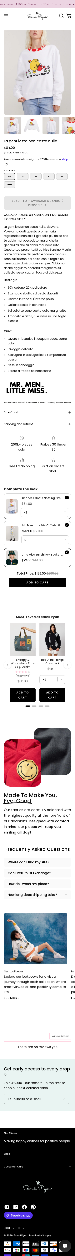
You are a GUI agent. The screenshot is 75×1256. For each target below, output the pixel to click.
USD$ (7, 1228)
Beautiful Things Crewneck (52, 661)
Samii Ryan (21, 1235)
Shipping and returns (18, 424)
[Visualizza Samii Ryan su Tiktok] (15, 1207)
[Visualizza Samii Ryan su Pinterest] (33, 1207)
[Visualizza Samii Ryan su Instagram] (7, 1207)
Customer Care (13, 1166)
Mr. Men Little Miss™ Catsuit (41, 525)
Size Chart (11, 412)
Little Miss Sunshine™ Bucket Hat (44, 555)
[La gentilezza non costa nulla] (12, 125)
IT (19, 1228)
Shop (7, 1153)
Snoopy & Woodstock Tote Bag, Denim (22, 663)
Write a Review (60, 1036)
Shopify (47, 1235)
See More (11, 998)
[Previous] (8, 665)
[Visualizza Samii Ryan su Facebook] (24, 1207)
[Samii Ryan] (37, 15)
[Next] (67, 665)
